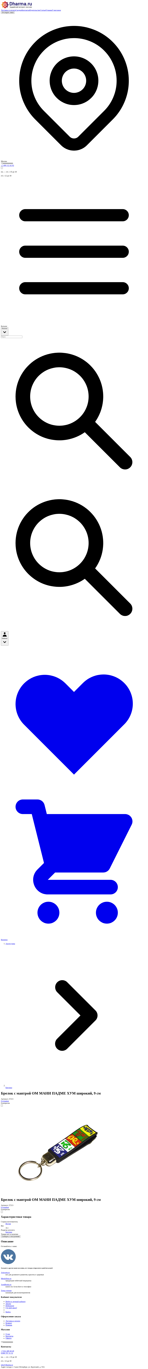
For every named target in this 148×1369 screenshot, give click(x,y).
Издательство (34, 10)
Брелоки (9, 1088)
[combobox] (11, 337)
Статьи (43, 10)
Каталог (4, 328)
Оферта (8, 1338)
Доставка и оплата (8, 10)
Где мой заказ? (11, 1308)
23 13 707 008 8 (7, 1353)
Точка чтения (6, 1291)
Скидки (18, 10)
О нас (8, 1334)
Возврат (9, 1323)
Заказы (8, 1304)
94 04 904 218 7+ (7, 1351)
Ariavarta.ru (5, 1273)
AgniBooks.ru (6, 1285)
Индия (8, 1224)
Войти (8, 1312)
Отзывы (49, 10)
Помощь (9, 1325)
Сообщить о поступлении (11, 1236)
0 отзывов (5, 1101)
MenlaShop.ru (6, 1279)
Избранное (10, 1306)
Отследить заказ (8, 12)
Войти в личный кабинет (16, 1302)
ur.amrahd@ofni (7, 1365)
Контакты (25, 10)
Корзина (4, 940)
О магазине (56, 10)
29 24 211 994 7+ (7, 165)
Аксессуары (10, 944)
